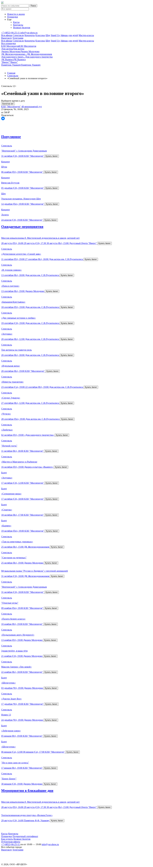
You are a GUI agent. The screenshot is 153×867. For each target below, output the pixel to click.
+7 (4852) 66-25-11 (10, 32)
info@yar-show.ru (29, 32)
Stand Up (55, 35)
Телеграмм (17, 38)
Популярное (11, 137)
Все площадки (8, 43)
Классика (40, 35)
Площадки (12, 17)
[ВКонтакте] (3, 118)
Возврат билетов (21, 27)
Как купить (7, 839)
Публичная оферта (10, 841)
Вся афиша (6, 35)
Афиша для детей (69, 35)
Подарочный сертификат (25, 836)
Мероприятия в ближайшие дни (27, 790)
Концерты (30, 35)
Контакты (18, 25)
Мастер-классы (86, 35)
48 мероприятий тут (31, 106)
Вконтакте (6, 38)
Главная (11, 73)
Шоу (48, 35)
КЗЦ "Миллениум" (11, 106)
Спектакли (18, 35)
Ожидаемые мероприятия (22, 227)
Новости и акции (16, 14)
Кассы (16, 22)
